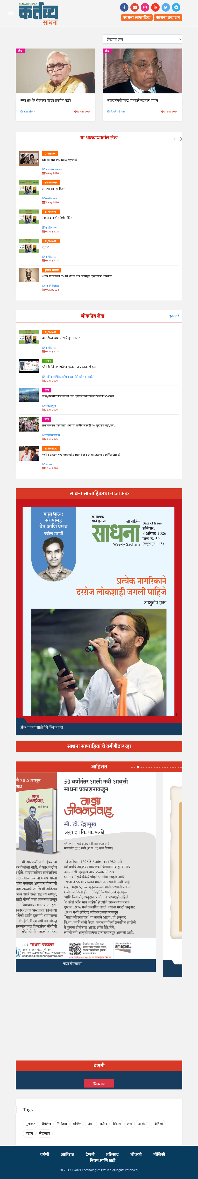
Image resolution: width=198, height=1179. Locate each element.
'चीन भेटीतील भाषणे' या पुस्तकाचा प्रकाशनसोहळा (69, 367)
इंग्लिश (77, 1124)
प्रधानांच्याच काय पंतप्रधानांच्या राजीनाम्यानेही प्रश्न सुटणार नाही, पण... (79, 425)
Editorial (51, 448)
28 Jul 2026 (51, 410)
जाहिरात (67, 1154)
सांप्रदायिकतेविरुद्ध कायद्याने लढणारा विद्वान (132, 100)
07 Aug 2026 (52, 290)
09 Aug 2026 (52, 232)
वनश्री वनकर (51, 199)
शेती (90, 1124)
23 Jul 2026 (51, 439)
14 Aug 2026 (52, 173)
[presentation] (174, 139)
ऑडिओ (142, 1124)
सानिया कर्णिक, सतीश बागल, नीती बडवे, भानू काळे (68, 377)
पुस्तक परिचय (52, 270)
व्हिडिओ (158, 1124)
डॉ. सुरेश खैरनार (117, 112)
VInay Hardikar (53, 170)
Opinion (50, 154)
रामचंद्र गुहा (50, 406)
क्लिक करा (99, 1084)
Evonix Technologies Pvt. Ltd (92, 1170)
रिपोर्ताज (62, 1124)
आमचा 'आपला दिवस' (54, 188)
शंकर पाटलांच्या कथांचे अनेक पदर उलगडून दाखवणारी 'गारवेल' (77, 276)
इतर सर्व (174, 316)
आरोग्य (103, 1124)
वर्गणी (44, 1154)
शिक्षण (117, 1124)
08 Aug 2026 (52, 261)
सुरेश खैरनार (29, 112)
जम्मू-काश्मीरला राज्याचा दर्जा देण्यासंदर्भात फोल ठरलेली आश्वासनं (78, 396)
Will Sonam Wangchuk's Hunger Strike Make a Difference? (81, 454)
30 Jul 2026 (51, 381)
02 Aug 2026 (52, 352)
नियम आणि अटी (102, 1160)
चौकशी (136, 1154)
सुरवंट (45, 247)
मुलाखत (30, 1124)
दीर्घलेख (46, 1124)
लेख (20, 51)
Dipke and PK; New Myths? (59, 159)
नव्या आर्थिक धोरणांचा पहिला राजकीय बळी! (46, 100)
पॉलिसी (159, 1154)
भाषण (48, 361)
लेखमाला (44, 1133)
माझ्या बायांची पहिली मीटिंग (57, 218)
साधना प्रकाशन (168, 17)
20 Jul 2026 (51, 468)
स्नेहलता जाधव (52, 435)
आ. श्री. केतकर (52, 286)
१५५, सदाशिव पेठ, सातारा (99, 968)
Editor (49, 465)
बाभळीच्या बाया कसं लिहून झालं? (61, 338)
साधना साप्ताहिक (136, 17)
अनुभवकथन (51, 183)
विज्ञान (29, 1133)
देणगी (90, 1154)
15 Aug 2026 (52, 202)
